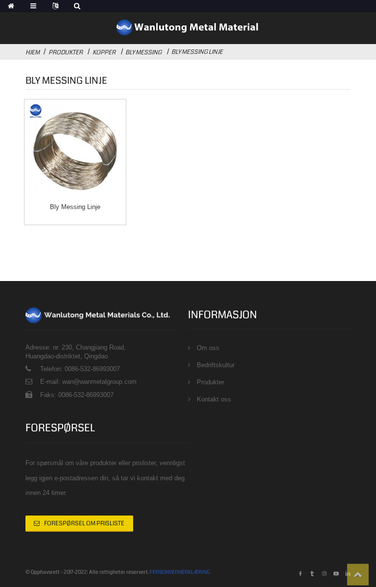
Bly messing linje (197, 51)
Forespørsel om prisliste (84, 523)
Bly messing (143, 52)
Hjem (32, 52)
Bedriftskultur (216, 365)
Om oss (208, 348)
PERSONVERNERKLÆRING (179, 572)
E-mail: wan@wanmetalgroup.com (88, 381)
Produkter (65, 52)
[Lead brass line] (75, 150)
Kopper (104, 52)
